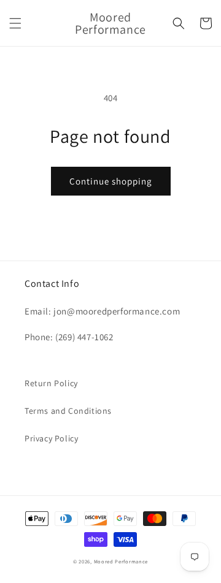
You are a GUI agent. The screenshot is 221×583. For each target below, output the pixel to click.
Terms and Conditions (68, 410)
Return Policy (51, 383)
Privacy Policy (51, 438)
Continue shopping (110, 181)
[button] (15, 23)
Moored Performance (121, 561)
